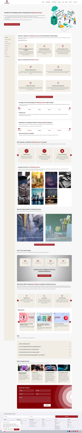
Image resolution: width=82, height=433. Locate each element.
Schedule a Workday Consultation (12, 24)
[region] (11, 426)
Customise (5, 429)
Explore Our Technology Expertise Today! (44, 96)
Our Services (6, 37)
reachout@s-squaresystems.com (71, 427)
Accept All (16, 429)
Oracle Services (35, 372)
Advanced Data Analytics (49, 372)
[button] (71, 155)
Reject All (11, 429)
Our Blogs (6, 54)
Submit (47, 405)
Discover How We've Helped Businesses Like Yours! (44, 244)
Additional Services (7, 56)
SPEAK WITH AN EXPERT (44, 275)
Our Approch (6, 41)
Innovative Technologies (8, 39)
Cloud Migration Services (63, 372)
